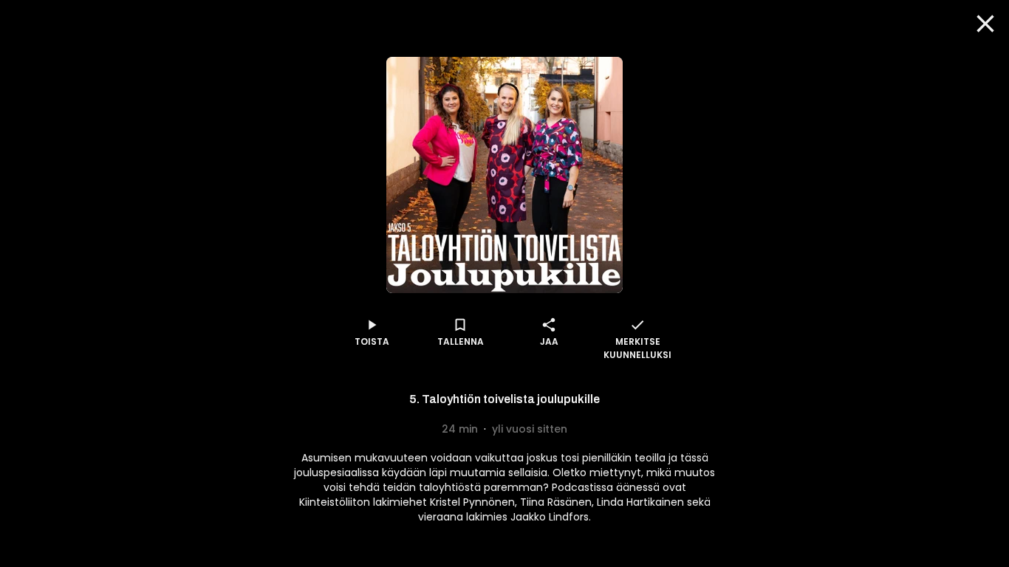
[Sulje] (985, 23)
